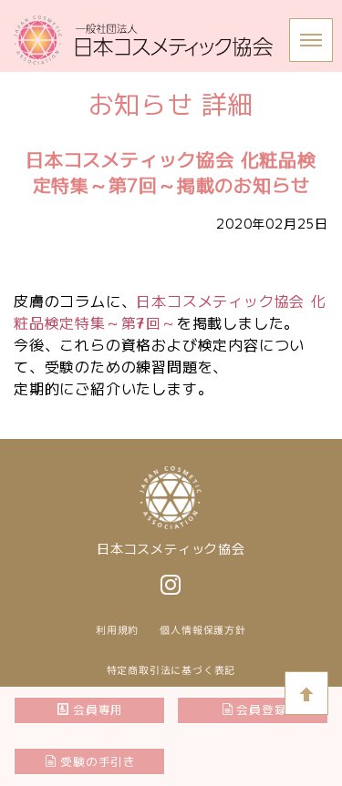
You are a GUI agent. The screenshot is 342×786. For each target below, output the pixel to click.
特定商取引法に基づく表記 (171, 670)
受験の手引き (98, 761)
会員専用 (98, 709)
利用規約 (117, 630)
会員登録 (261, 709)
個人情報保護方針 (202, 630)
